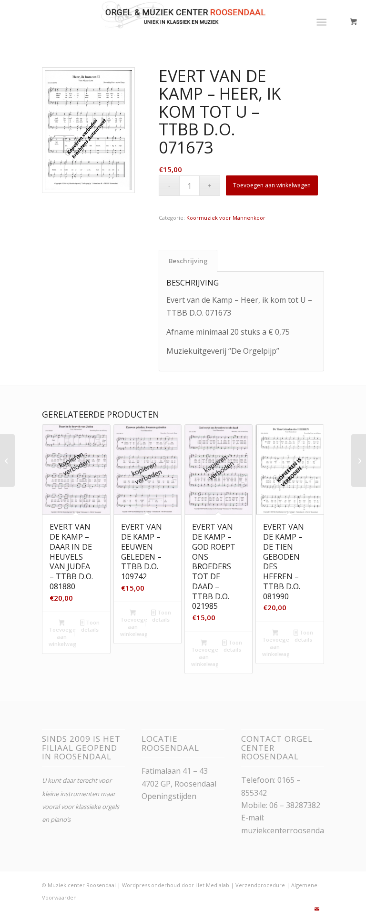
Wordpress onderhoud (151, 885)
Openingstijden (169, 796)
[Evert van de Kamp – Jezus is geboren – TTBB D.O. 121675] (7, 460)
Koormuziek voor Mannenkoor (225, 217)
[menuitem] (323, 21)
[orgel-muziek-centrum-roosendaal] (183, 21)
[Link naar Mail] (317, 909)
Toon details (90, 626)
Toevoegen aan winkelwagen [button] (62, 636)
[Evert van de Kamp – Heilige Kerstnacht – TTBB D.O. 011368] (358, 460)
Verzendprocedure (260, 885)
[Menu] (321, 21)
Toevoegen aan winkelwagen (272, 185)
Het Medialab (212, 885)
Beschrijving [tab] (188, 260)
